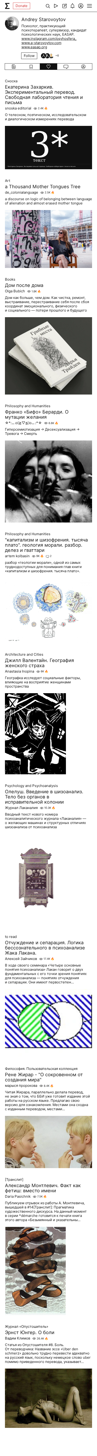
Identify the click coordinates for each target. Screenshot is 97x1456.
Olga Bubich (15, 291)
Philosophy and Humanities (27, 406)
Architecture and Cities (24, 654)
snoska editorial (18, 108)
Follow (29, 55)
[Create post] (64, 6)
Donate (22, 6)
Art (7, 181)
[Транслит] (14, 1180)
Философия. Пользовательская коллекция (41, 1069)
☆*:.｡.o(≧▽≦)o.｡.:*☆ (23, 423)
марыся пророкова (21, 1086)
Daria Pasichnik (18, 1196)
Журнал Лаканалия (21, 808)
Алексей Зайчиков (21, 959)
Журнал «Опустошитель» (26, 1326)
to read (11, 937)
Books (10, 279)
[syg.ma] (7, 6)
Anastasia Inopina (19, 671)
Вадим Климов (17, 1338)
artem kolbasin (17, 556)
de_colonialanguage (21, 192)
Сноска (11, 81)
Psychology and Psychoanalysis (31, 786)
